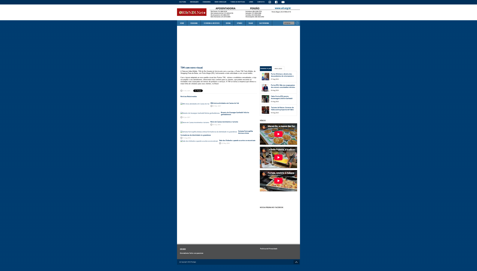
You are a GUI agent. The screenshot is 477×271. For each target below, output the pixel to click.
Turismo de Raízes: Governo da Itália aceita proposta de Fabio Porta (282, 109)
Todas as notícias (237, 2)
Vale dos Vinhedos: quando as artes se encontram (237, 140)
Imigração (194, 2)
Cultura (182, 2)
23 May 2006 (226, 143)
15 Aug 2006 (187, 138)
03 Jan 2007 (186, 117)
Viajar (251, 23)
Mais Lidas (278, 68)
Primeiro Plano (265, 68)
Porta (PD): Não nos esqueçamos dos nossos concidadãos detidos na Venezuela (283, 87)
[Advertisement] (238, 46)
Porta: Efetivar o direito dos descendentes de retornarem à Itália (282, 76)
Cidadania (207, 2)
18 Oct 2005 (186, 91)
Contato (260, 2)
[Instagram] (270, 2)
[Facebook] (276, 2)
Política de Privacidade (268, 249)
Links (251, 2)
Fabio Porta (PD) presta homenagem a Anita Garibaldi (282, 97)
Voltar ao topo (296, 262)
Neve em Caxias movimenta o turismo (224, 122)
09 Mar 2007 (217, 106)
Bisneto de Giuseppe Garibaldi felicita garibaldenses (235, 113)
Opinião (239, 23)
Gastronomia (264, 23)
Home (182, 23)
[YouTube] (283, 2)
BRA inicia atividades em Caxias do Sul (225, 103)
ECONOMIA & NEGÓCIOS (211, 23)
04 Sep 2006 (217, 124)
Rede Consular (220, 2)
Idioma (228, 23)
